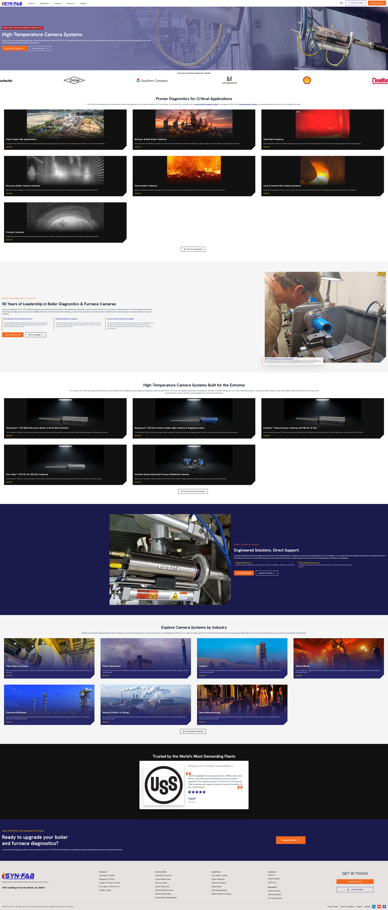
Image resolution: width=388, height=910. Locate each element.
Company (83, 3)
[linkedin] (373, 906)
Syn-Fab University (275, 898)
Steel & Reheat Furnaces (164, 890)
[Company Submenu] (88, 3)
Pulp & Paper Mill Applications (166, 898)
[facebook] (384, 906)
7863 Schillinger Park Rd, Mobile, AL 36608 (23, 887)
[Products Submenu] (36, 3)
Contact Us (272, 882)
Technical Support (274, 894)
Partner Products (274, 891)
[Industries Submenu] (63, 3)
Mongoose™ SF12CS (106, 879)
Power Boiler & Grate (163, 879)
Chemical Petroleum (219, 883)
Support (359, 907)
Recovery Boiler (161, 883)
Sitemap (367, 907)
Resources (70, 3)
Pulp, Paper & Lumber (219, 875)
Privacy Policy (333, 907)
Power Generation (218, 879)
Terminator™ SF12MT (107, 875)
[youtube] (379, 906)
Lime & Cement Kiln (162, 887)
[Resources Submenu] (76, 3)
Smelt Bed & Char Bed (163, 875)
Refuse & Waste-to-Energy (221, 894)
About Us (271, 875)
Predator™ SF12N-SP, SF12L (109, 883)
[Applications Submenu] (50, 3)
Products (31, 3)
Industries (57, 3)
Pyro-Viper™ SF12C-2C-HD (109, 887)
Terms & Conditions (347, 907)
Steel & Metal (216, 887)
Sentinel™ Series (105, 890)
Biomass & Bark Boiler (163, 894)
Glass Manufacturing (219, 890)
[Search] (341, 3)
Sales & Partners (274, 879)
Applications (44, 3)
